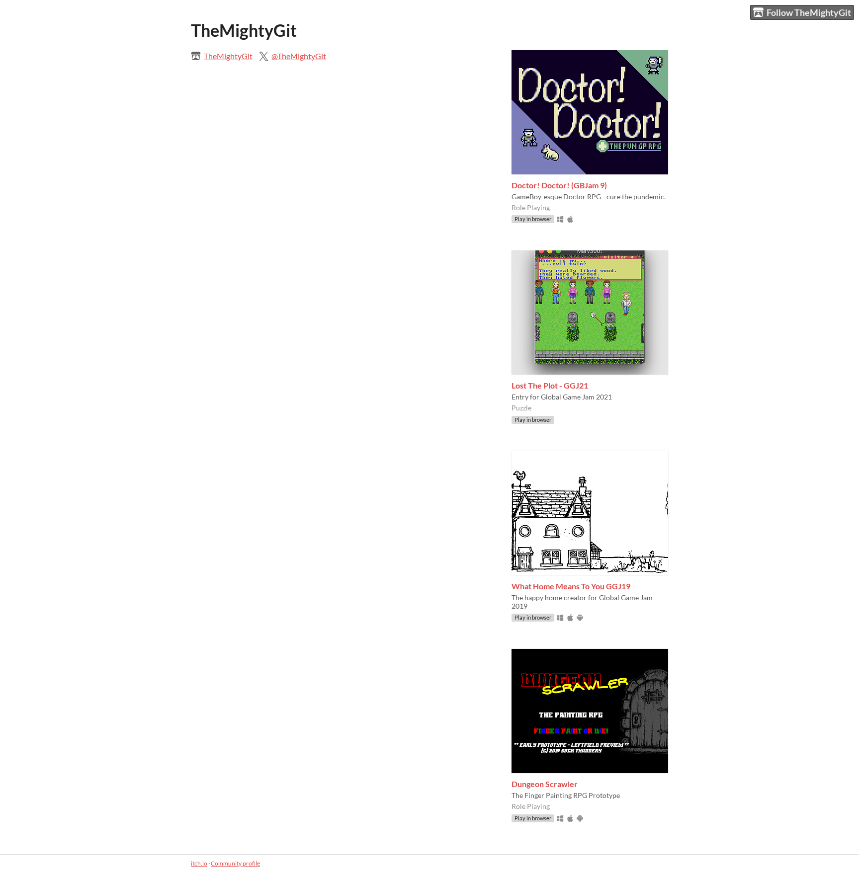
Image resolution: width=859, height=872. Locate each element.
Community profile (235, 863)
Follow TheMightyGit (809, 12)
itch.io (199, 863)
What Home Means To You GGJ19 (571, 586)
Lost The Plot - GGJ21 (550, 385)
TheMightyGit (228, 56)
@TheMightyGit (298, 56)
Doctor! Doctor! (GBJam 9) (559, 185)
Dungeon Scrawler (545, 784)
